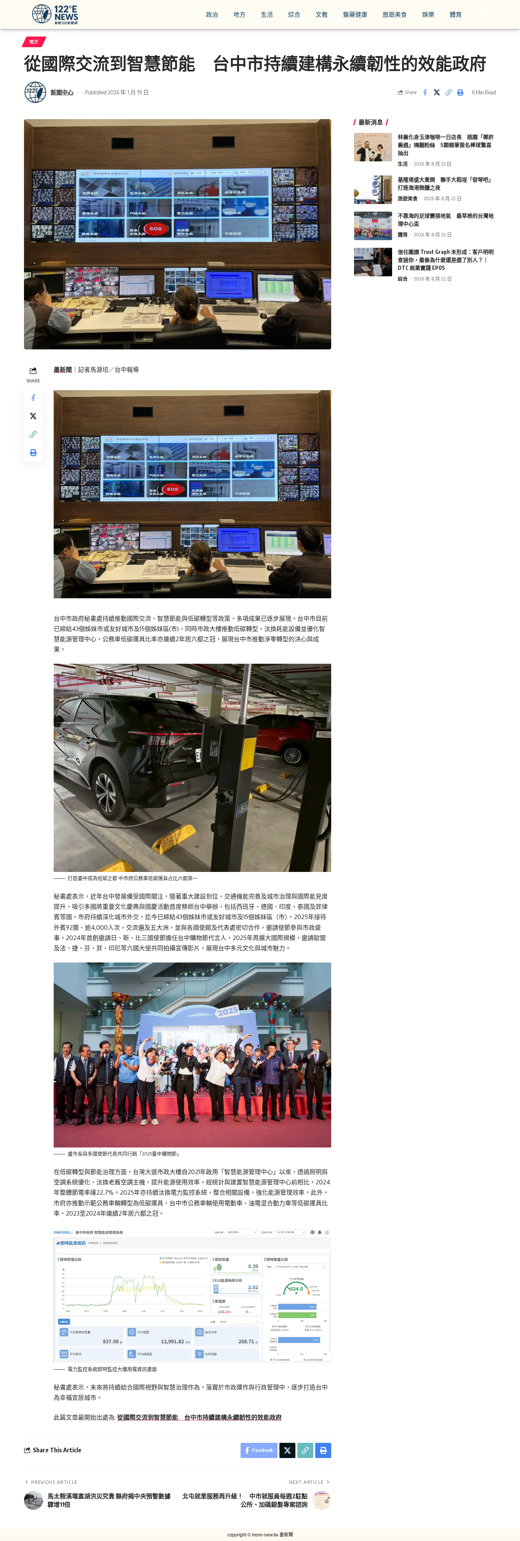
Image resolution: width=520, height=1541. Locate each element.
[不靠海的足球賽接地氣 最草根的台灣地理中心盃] (373, 226)
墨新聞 (63, 369)
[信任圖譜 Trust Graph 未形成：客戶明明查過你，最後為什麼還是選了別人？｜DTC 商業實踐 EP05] (373, 262)
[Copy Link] (448, 92)
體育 (403, 234)
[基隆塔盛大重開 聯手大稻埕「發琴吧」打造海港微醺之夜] (373, 189)
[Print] (460, 92)
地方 (34, 42)
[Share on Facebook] (425, 92)
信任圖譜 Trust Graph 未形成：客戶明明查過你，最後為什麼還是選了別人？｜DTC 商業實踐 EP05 (446, 260)
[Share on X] (436, 92)
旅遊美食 (408, 198)
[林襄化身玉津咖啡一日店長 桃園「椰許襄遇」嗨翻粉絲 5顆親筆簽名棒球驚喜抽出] (373, 147)
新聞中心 (62, 92)
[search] (483, 14)
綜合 (403, 279)
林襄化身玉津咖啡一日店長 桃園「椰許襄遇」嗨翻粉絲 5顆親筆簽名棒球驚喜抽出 (446, 145)
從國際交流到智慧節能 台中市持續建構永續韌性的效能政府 (199, 1417)
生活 (403, 164)
